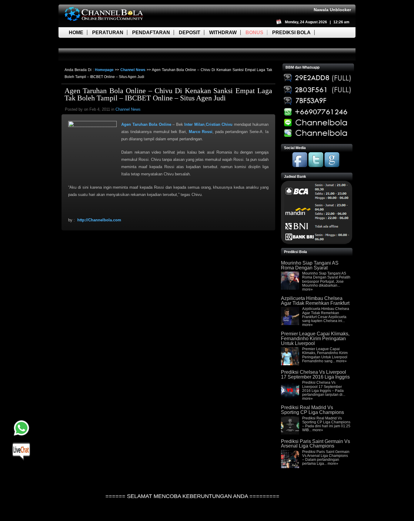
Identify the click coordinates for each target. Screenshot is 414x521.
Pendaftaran (151, 32)
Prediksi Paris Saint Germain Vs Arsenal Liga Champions (315, 444)
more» (307, 289)
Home (76, 32)
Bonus (254, 32)
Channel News (132, 70)
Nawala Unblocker (332, 9)
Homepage (104, 70)
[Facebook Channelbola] (299, 166)
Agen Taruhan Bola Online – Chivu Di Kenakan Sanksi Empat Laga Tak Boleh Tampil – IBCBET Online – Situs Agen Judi (168, 94)
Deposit (189, 32)
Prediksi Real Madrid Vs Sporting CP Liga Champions (312, 410)
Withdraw (223, 32)
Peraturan (107, 32)
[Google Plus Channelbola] (331, 166)
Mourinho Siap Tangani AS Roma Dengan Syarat (310, 265)
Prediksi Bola (291, 32)
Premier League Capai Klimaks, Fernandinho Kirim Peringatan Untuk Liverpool (315, 338)
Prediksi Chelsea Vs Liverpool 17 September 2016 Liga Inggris (315, 374)
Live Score (83, 43)
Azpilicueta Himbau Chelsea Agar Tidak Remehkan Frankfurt (315, 301)
